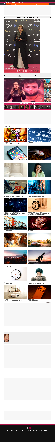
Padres (18, 430)
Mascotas (35, 430)
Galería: (27, 103)
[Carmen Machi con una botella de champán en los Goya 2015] (21, 107)
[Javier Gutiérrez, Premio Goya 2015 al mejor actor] (16, 107)
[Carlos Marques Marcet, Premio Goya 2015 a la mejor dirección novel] (42, 107)
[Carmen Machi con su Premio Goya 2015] (32, 107)
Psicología (31, 430)
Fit (13, 430)
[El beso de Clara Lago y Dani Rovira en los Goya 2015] (27, 107)
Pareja (16, 430)
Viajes (38, 430)
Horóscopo (45, 430)
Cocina (21, 430)
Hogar (24, 430)
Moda (8, 430)
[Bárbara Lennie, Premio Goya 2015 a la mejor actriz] (11, 107)
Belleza (11, 430)
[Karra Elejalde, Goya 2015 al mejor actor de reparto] (47, 107)
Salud (27, 430)
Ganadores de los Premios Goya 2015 (17, 2)
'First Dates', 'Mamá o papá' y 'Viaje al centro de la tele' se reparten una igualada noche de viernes (26, 4)
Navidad (41, 430)
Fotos (9, 2)
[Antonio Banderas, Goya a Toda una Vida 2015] (37, 107)
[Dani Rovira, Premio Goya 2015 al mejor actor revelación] (6, 107)
